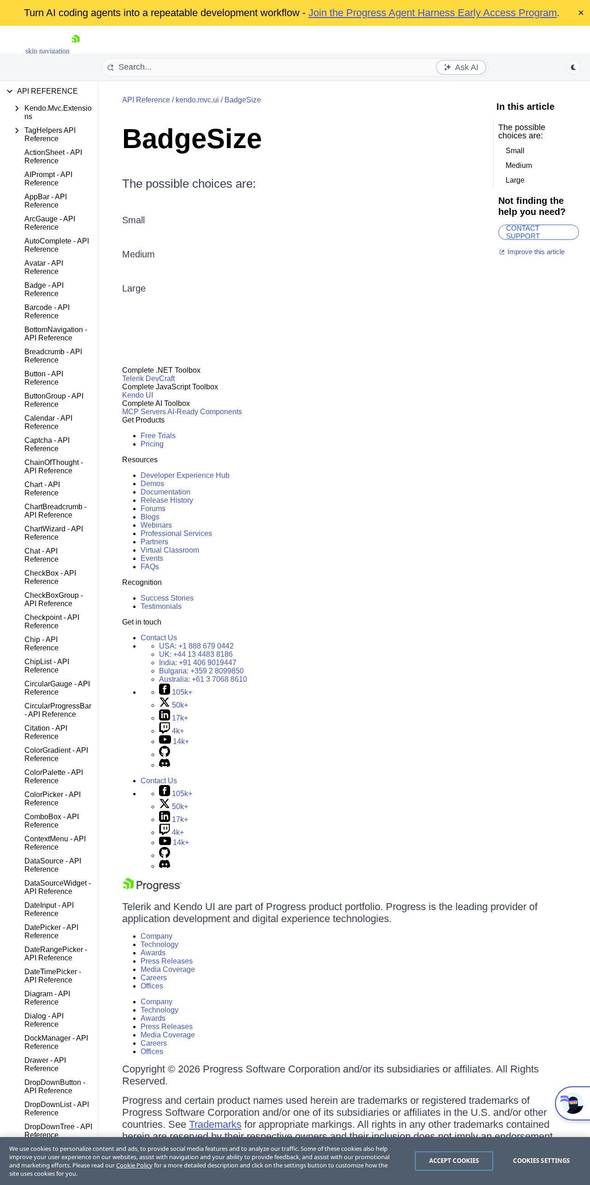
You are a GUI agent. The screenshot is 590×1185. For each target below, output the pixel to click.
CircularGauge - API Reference (57, 688)
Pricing (152, 444)
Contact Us (159, 638)
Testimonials (161, 606)
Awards (153, 953)
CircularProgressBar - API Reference (57, 710)
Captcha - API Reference (47, 444)
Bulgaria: (201, 671)
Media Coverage (168, 969)
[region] (295, 1161)
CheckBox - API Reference (50, 577)
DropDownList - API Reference (56, 1109)
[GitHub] (164, 754)
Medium (138, 254)
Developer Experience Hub (185, 475)
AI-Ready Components (204, 412)
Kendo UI (137, 395)
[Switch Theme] (573, 67)
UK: (196, 654)
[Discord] (164, 765)
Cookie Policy (134, 1165)
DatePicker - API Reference (51, 931)
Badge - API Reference (44, 289)
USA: (196, 646)
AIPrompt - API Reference (48, 179)
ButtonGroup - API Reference (53, 400)
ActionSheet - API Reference (53, 157)
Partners (154, 542)
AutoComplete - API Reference (56, 245)
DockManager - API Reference (56, 1042)
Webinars (156, 525)
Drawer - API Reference (45, 1064)
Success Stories (167, 598)
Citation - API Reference (45, 732)
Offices (152, 986)
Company (156, 936)
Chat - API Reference (41, 555)
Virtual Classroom (170, 550)
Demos (152, 484)
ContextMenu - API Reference (55, 843)
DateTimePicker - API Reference (52, 976)
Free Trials (158, 436)
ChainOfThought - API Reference (53, 467)
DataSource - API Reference (52, 865)
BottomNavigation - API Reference (55, 334)
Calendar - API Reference (48, 422)
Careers (154, 978)
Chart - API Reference (42, 489)
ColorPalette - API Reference (53, 776)
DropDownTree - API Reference (58, 1131)
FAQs (150, 567)
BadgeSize (242, 100)
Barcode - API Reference (47, 312)
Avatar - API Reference (43, 267)
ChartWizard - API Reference (53, 533)
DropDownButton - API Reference (54, 1086)
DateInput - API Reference (49, 909)
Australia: (203, 679)
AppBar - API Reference (45, 201)
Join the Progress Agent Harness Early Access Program (432, 12)
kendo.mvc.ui (197, 100)
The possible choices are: (189, 184)
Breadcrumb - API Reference (53, 356)
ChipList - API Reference (46, 666)
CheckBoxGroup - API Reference (53, 599)
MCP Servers (144, 412)
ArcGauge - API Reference (49, 223)
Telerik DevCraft (148, 378)
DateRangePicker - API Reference (55, 954)
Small (133, 220)
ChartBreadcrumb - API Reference (55, 511)
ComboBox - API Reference (51, 821)
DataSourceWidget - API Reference (57, 887)
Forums (153, 508)
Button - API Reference (43, 378)
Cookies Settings (541, 1160)
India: (197, 663)
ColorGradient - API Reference (56, 754)
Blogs (150, 517)
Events (152, 558)
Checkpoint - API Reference (51, 621)
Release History (167, 500)
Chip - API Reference (41, 644)
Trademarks (215, 1124)
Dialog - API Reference (44, 1020)
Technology (159, 944)
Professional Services (176, 533)
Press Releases (167, 961)
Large (134, 288)
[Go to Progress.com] (152, 889)
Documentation (165, 492)
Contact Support (523, 232)
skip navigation (47, 51)
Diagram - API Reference (47, 998)
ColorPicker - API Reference (52, 799)
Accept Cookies (454, 1160)
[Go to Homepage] (75, 51)
